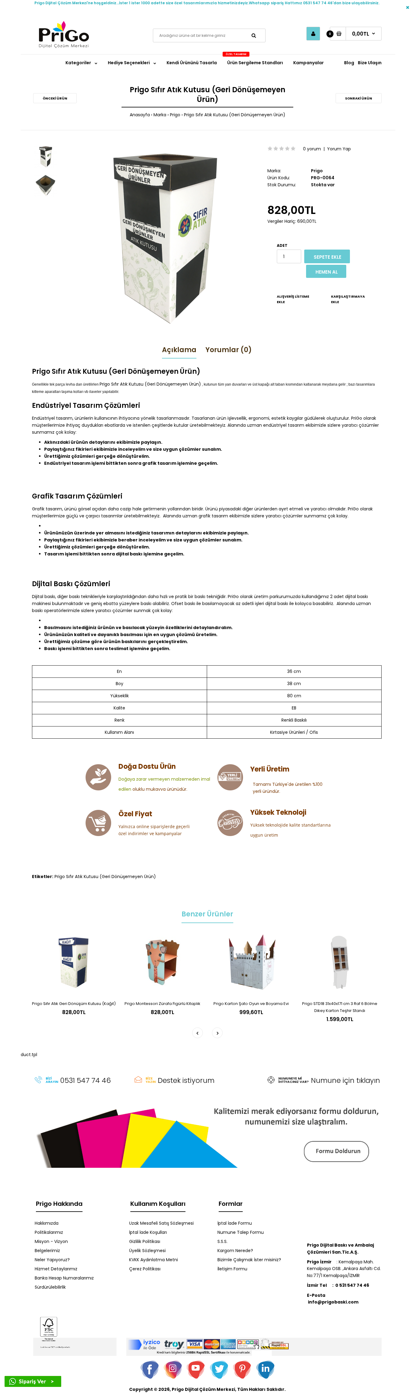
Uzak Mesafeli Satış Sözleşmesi (161, 1223)
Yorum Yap (339, 149)
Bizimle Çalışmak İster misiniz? (249, 1260)
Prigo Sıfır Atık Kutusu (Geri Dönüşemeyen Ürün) (234, 115)
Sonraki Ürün (358, 98)
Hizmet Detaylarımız (56, 1269)
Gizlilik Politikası (144, 1241)
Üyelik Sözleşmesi (147, 1251)
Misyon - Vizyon (51, 1241)
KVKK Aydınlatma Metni (153, 1260)
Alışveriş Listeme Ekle (293, 299)
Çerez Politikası (144, 1269)
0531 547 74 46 (85, 1080)
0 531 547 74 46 (352, 1285)
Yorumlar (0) (229, 350)
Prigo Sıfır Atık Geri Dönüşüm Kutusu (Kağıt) (74, 1003)
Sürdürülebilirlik (50, 1287)
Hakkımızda (46, 1223)
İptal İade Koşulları (148, 1232)
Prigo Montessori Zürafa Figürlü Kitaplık (162, 1003)
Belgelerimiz (47, 1251)
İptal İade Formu (234, 1223)
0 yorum (312, 149)
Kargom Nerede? (235, 1251)
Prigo (175, 115)
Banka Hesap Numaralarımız (64, 1278)
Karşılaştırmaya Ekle (348, 299)
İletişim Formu (232, 1269)
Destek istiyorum (186, 1080)
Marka (159, 115)
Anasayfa (140, 115)
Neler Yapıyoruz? (52, 1260)
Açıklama (179, 350)
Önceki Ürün (55, 98)
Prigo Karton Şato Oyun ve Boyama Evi (251, 1003)
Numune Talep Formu (240, 1232)
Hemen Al (327, 272)
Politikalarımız (49, 1232)
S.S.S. (222, 1241)
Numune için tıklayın (345, 1080)
